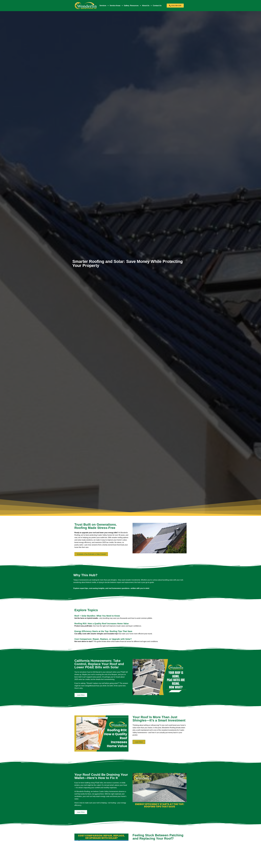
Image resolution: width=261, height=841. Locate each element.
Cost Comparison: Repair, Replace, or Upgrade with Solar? (103, 639)
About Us (145, 5)
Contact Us (157, 5)
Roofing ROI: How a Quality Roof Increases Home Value (101, 623)
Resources (134, 5)
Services (103, 5)
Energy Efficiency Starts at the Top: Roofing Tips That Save (103, 631)
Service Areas (115, 5)
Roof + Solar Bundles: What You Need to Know (97, 616)
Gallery (126, 5)
